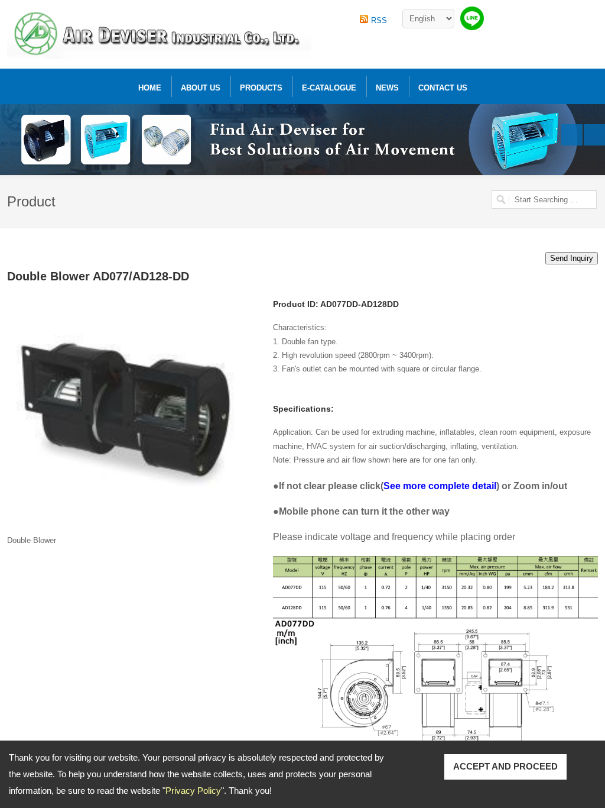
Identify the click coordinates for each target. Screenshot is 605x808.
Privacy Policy (193, 791)
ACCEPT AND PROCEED (505, 766)
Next (594, 135)
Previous (572, 135)
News (387, 87)
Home (149, 87)
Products (261, 87)
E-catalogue (329, 87)
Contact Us (442, 87)
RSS (379, 20)
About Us (200, 87)
